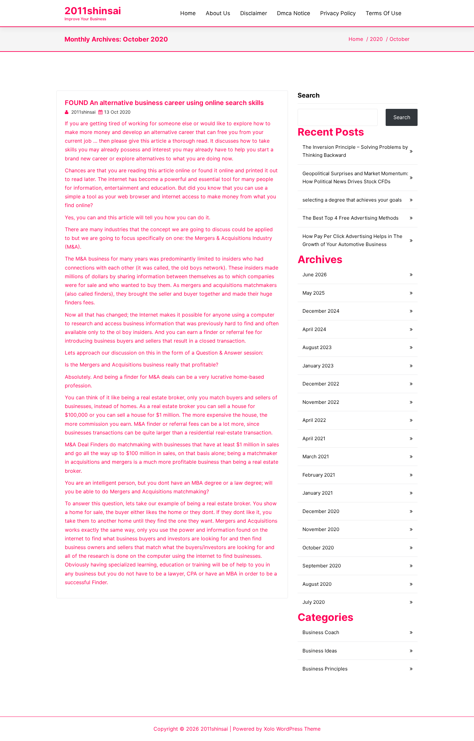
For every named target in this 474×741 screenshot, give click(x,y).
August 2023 (317, 347)
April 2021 (313, 438)
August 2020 (316, 584)
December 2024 (321, 311)
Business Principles (325, 669)
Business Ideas (319, 651)
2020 (376, 39)
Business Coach (320, 632)
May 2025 (313, 293)
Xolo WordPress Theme (292, 729)
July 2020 (313, 602)
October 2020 (318, 548)
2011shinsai (92, 10)
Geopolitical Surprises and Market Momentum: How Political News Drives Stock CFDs (355, 177)
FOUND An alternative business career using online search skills (164, 103)
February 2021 (318, 475)
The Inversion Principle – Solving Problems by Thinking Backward (355, 151)
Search (309, 95)
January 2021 (317, 493)
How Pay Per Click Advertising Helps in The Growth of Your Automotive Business (352, 240)
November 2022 (320, 402)
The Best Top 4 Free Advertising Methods (350, 218)
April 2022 (314, 420)
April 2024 (314, 329)
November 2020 (320, 529)
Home (356, 39)
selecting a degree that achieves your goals (352, 200)
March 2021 (315, 456)
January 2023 (318, 366)
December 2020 (320, 511)
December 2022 (320, 384)
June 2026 (314, 274)
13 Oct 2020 (117, 112)
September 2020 (321, 566)
